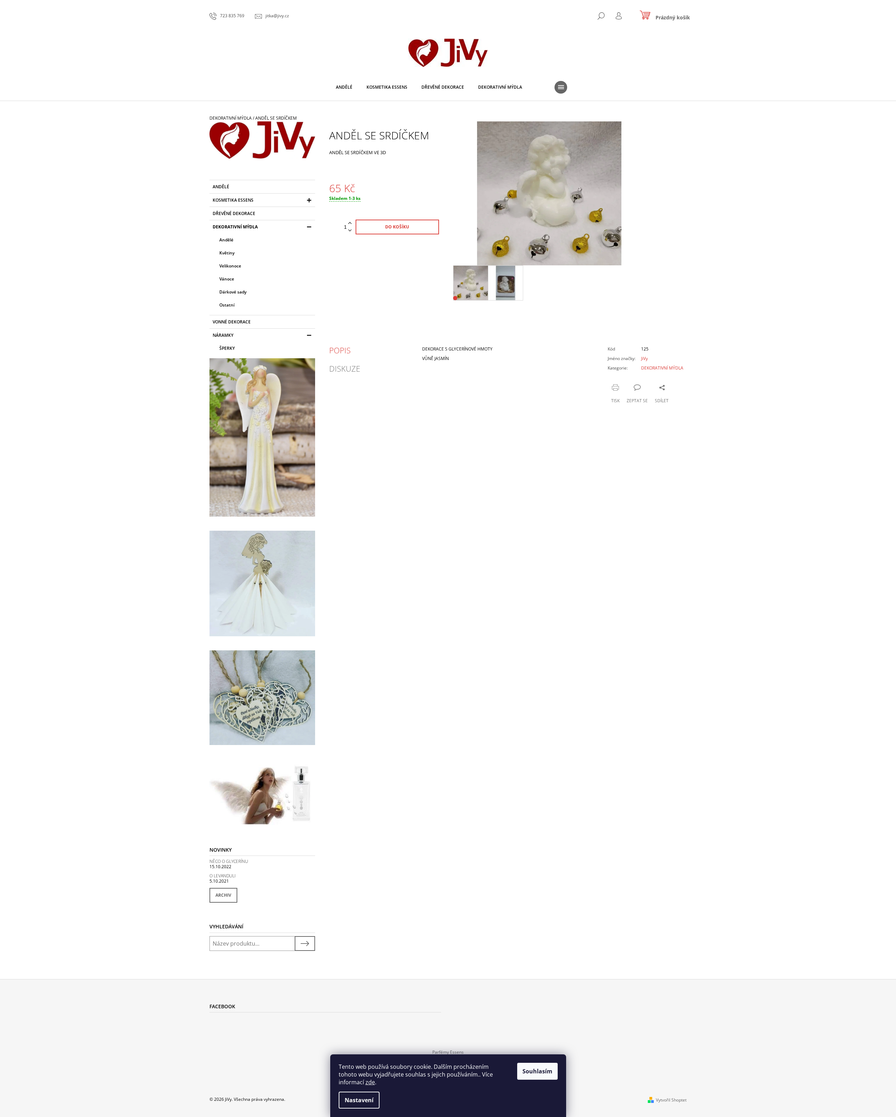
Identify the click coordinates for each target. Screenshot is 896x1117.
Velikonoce (230, 266)
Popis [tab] (340, 350)
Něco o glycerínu (228, 861)
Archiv (223, 895)
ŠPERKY (227, 348)
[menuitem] (344, 87)
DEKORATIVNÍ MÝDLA (235, 227)
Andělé (226, 240)
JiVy (644, 358)
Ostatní (226, 305)
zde (370, 1082)
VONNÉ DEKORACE (232, 322)
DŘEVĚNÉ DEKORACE (234, 213)
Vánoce (226, 279)
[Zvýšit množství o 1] (349, 223)
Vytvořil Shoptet (671, 1100)
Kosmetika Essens (233, 200)
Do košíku (397, 227)
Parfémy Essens (448, 1052)
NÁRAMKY (223, 335)
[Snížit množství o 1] (349, 230)
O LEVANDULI (222, 875)
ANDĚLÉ (221, 187)
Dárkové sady (232, 292)
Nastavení (359, 1100)
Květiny (226, 253)
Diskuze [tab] (344, 368)
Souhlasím (537, 1071)
